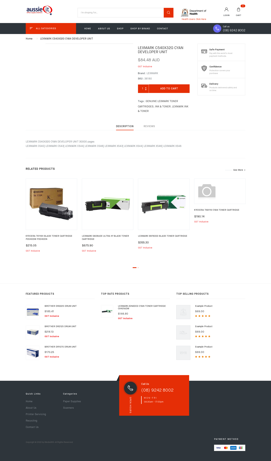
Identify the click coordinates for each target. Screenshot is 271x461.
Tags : (141, 101)
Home (87, 29)
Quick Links (33, 394)
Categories (70, 394)
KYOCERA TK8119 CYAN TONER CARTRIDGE (216, 210)
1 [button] (134, 267)
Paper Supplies (72, 401)
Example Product (204, 306)
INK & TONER (163, 106)
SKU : (141, 79)
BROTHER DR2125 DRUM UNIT (60, 326)
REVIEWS (149, 126)
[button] (238, 11)
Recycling (31, 421)
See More (238, 170)
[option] (51, 219)
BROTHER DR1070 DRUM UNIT (61, 347)
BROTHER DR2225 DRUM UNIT (61, 306)
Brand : (142, 73)
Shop (120, 29)
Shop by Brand (140, 29)
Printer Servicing (36, 414)
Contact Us (32, 427)
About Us (104, 29)
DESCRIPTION (125, 126)
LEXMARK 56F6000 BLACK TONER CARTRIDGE (162, 236)
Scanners (68, 408)
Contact (162, 29)
